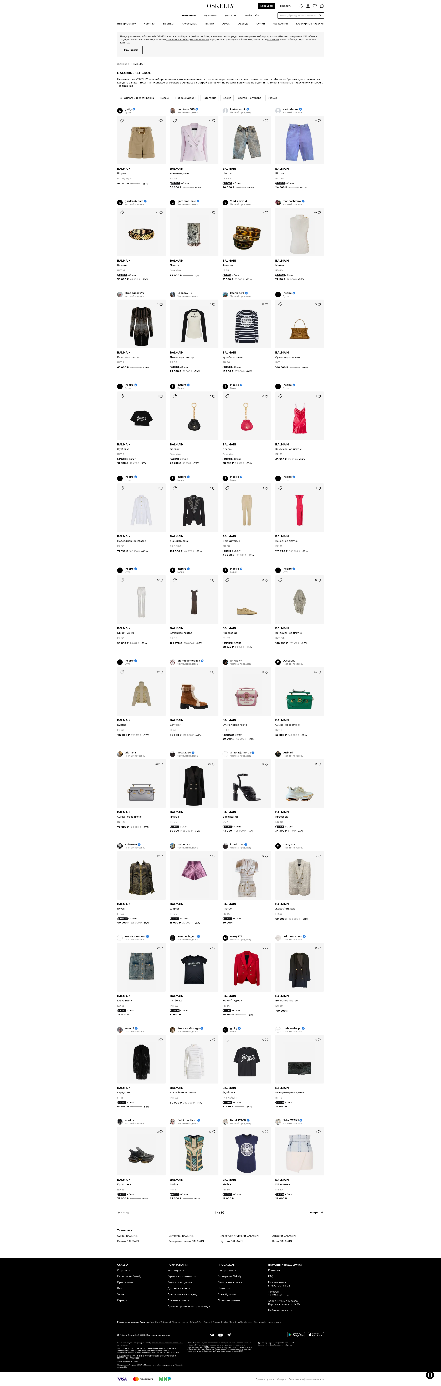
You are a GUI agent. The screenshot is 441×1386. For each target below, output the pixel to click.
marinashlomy (292, 201)
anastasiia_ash (186, 936)
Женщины (189, 15)
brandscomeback (188, 660)
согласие (273, 39)
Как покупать (175, 1270)
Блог (120, 1288)
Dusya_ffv (289, 660)
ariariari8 (130, 752)
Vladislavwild (238, 201)
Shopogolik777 (134, 293)
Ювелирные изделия (310, 23)
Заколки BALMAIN (284, 1235)
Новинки (149, 23)
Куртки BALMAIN (231, 1241)
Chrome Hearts (180, 1322)
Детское (230, 15)
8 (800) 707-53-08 (279, 1285)
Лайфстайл (252, 15)
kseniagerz (237, 293)
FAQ (270, 1276)
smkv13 (129, 1028)
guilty (128, 109)
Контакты (274, 1270)
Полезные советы (178, 1300)
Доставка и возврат (179, 1288)
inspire (287, 293)
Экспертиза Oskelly (230, 1276)
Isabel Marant (229, 1322)
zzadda (129, 1120)
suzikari (288, 752)
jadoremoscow (292, 936)
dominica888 (186, 109)
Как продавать (227, 1270)
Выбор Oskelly (126, 23)
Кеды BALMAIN (282, 1241)
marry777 (289, 844)
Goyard (216, 1322)
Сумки (261, 23)
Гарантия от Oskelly (129, 1276)
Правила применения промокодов (189, 1306)
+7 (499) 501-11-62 (278, 1294)
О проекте (123, 1270)
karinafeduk (238, 109)
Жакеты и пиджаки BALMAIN (239, 1235)
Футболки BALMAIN (181, 1235)
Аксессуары (189, 23)
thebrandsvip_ (292, 1028)
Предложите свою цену (182, 1294)
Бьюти (209, 23)
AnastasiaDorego (188, 1028)
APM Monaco (245, 1322)
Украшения (280, 23)
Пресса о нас (125, 1282)
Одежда (243, 23)
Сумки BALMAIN (127, 1235)
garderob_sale (134, 201)
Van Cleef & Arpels (160, 1322)
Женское (123, 64)
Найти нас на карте (280, 1310)
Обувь (226, 23)
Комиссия (224, 1288)
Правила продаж (265, 1379)
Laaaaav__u (184, 293)
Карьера (122, 1300)
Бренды (168, 23)
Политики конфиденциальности (187, 39)
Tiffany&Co (195, 1322)
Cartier (207, 1322)
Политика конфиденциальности (306, 1379)
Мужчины (210, 15)
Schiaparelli (260, 1322)
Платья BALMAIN (128, 1241)
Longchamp (274, 1322)
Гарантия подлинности (181, 1276)
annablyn (236, 660)
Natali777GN (238, 1120)
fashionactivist (187, 1120)
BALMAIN (124, 168)
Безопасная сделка (179, 1282)
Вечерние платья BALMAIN (186, 1241)
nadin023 (183, 844)
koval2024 (184, 752)
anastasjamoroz (240, 752)
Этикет (121, 1294)
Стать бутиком (227, 1294)
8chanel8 (131, 844)
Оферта (281, 1379)
